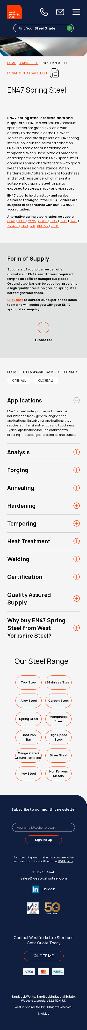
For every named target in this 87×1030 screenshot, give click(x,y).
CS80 (21, 221)
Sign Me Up (43, 840)
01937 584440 (43, 871)
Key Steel (29, 773)
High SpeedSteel (58, 737)
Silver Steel (58, 755)
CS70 (11, 221)
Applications (24, 400)
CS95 (32, 221)
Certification (24, 577)
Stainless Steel (58, 682)
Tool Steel (28, 682)
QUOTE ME (44, 955)
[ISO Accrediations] (35, 907)
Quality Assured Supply (29, 598)
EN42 (54, 221)
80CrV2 (43, 226)
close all (45, 380)
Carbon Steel (58, 700)
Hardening (21, 505)
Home (11, 63)
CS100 (43, 221)
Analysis (18, 452)
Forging (18, 470)
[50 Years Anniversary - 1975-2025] (52, 907)
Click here (15, 300)
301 (32, 226)
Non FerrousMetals (58, 773)
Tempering (21, 523)
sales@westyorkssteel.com (43, 878)
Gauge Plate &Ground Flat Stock (28, 755)
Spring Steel (28, 63)
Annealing (20, 487)
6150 (24, 226)
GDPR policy (65, 861)
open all (19, 380)
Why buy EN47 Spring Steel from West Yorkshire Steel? (36, 627)
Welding (18, 559)
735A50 (13, 226)
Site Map (43, 1014)
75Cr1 (55, 226)
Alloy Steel (29, 700)
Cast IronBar (29, 737)
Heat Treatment (29, 541)
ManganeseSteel (59, 718)
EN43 (63, 221)
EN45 (73, 221)
